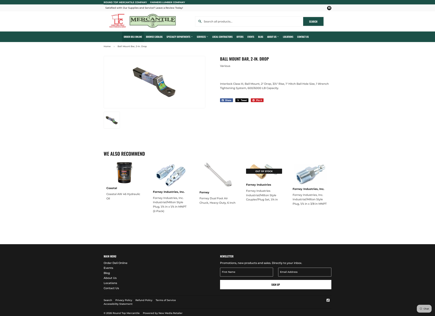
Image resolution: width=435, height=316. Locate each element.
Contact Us (303, 36)
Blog (260, 36)
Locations (288, 36)
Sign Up (275, 284)
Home (107, 46)
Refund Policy (143, 300)
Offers (240, 36)
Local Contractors (222, 36)
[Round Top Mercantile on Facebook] (328, 300)
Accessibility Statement (118, 304)
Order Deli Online (133, 36)
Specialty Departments (179, 36)
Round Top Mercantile (126, 313)
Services (201, 36)
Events (250, 36)
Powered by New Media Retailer (162, 313)
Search (316, 21)
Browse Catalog (154, 36)
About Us (272, 36)
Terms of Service (166, 300)
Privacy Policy (123, 300)
